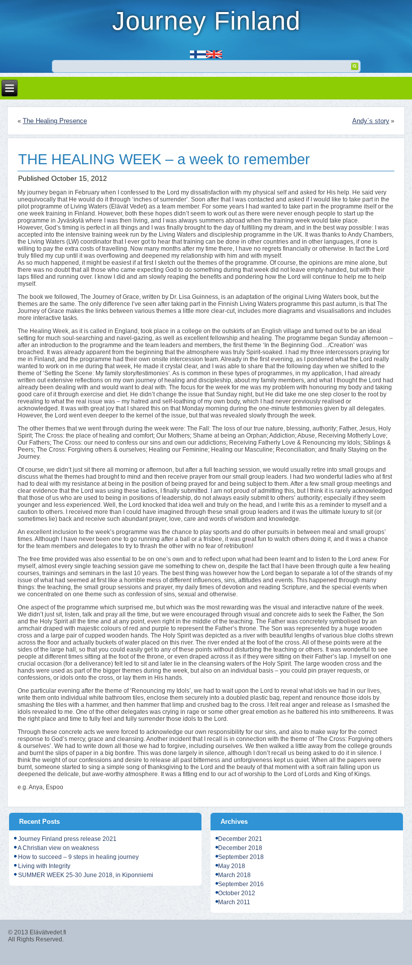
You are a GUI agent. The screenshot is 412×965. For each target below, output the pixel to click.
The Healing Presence (55, 121)
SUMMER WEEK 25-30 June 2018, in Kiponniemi (85, 875)
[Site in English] (214, 51)
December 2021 (240, 838)
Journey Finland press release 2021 (67, 838)
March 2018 (234, 875)
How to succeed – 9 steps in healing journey (78, 857)
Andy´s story (370, 121)
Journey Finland (206, 21)
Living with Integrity (44, 866)
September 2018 (241, 857)
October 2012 (236, 893)
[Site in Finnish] (198, 51)
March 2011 (234, 902)
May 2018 (231, 866)
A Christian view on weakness (58, 847)
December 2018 (240, 847)
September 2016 (241, 884)
